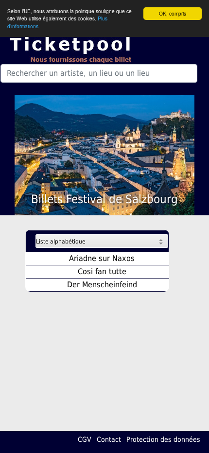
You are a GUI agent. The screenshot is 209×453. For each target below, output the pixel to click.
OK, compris (172, 13)
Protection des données (163, 439)
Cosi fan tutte (102, 271)
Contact (109, 439)
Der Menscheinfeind (102, 284)
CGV (84, 439)
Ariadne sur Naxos (102, 258)
